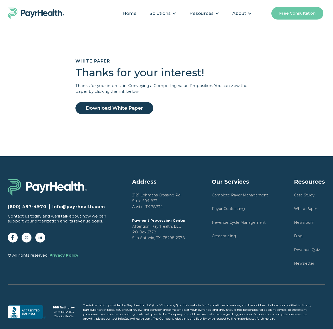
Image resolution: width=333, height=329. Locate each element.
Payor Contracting (228, 208)
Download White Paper (114, 108)
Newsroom (304, 222)
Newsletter (304, 263)
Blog (298, 236)
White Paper (305, 208)
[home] (39, 13)
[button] (163, 13)
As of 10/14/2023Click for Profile (64, 312)
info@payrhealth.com (78, 207)
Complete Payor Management (240, 195)
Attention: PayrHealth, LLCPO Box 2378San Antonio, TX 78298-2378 (159, 229)
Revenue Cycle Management (239, 222)
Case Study (304, 195)
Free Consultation (297, 13)
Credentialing (224, 236)
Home (130, 13)
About (239, 13)
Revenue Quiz (307, 249)
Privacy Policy (63, 255)
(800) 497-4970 (27, 207)
